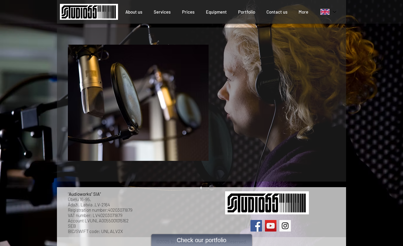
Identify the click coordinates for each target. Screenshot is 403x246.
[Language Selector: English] (328, 12)
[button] (138, 103)
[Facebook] (256, 226)
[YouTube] (270, 226)
